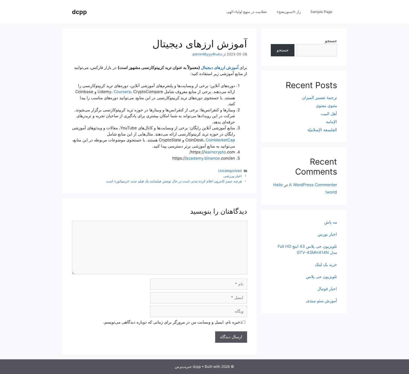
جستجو (331, 40)
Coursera (122, 91)
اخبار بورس (327, 234)
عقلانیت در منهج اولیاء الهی (247, 11)
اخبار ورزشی (232, 176)
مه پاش (330, 222)
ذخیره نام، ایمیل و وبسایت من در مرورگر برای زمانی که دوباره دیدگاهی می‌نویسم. (172, 322)
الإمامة (331, 121)
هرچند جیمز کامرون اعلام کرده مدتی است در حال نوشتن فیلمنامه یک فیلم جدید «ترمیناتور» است (174, 181)
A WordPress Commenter (313, 184)
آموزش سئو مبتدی (321, 300)
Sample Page (321, 11)
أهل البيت (329, 113)
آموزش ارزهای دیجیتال (220, 67)
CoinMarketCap (220, 140)
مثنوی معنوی (326, 105)
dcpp (79, 11)
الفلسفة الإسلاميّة (322, 129)
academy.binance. (203, 158)
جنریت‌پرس (183, 366)
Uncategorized (230, 171)
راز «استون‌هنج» (289, 11)
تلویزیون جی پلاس (321, 276)
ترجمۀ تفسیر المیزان (319, 97)
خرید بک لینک (326, 264)
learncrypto (215, 152)
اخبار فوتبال (327, 288)
